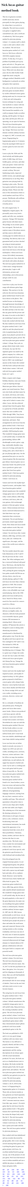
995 (19, 1178)
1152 (14, 1178)
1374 (22, 1176)
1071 (8, 1174)
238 (17, 1180)
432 (9, 1171)
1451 (9, 1178)
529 (3, 1176)
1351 (17, 1183)
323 (17, 1176)
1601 (18, 1171)
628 (3, 1169)
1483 (22, 1183)
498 (12, 1180)
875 (23, 1178)
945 (8, 1176)
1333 (18, 1174)
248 (12, 1183)
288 (3, 1183)
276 (12, 1176)
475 (8, 1183)
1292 (23, 1171)
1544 (13, 1169)
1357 (4, 1171)
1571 (4, 1178)
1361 (13, 1174)
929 (18, 1169)
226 (8, 1169)
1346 (22, 1169)
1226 (23, 1174)
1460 (7, 1185)
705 (8, 1180)
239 (3, 1180)
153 (13, 1171)
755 (21, 1180)
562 (3, 1174)
